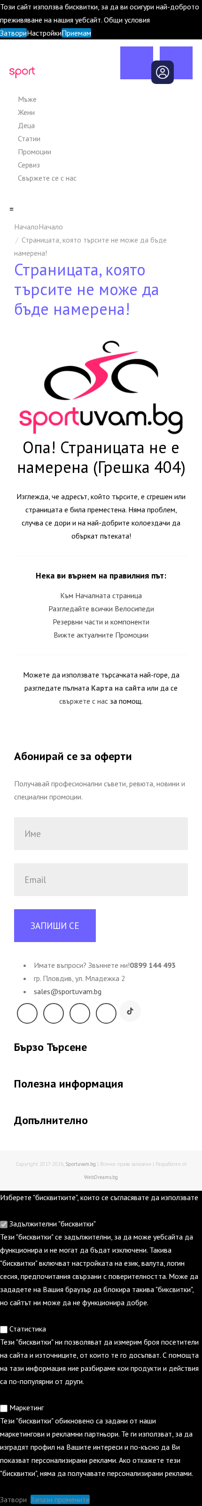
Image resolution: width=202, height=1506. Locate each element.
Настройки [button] (44, 33)
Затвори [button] (13, 33)
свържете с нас (83, 701)
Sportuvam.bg (80, 1164)
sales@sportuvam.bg (67, 991)
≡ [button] (11, 208)
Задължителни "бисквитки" (52, 1223)
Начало (51, 226)
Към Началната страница (101, 595)
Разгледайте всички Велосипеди (101, 608)
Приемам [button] (76, 33)
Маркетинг (26, 1407)
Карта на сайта (118, 687)
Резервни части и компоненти (101, 621)
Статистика (27, 1328)
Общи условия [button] (127, 19)
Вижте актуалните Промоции (101, 634)
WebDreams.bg (101, 1177)
